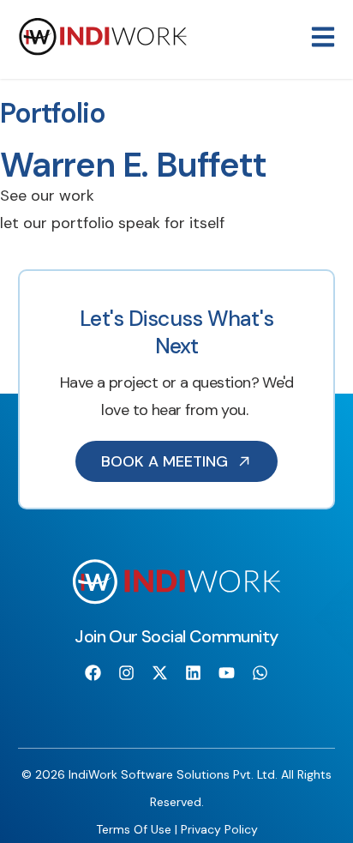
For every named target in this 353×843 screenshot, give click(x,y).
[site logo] (102, 51)
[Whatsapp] (260, 672)
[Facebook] (92, 672)
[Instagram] (126, 672)
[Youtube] (227, 672)
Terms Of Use (133, 829)
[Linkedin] (193, 672)
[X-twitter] (159, 672)
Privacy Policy (219, 829)
